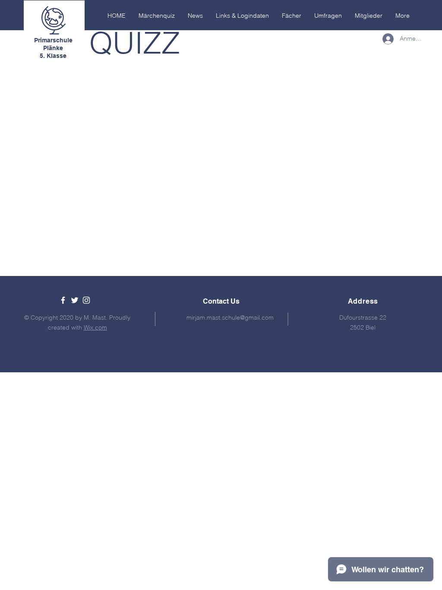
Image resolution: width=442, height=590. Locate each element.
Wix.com (95, 327)
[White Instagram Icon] (86, 300)
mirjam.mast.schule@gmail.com (230, 317)
